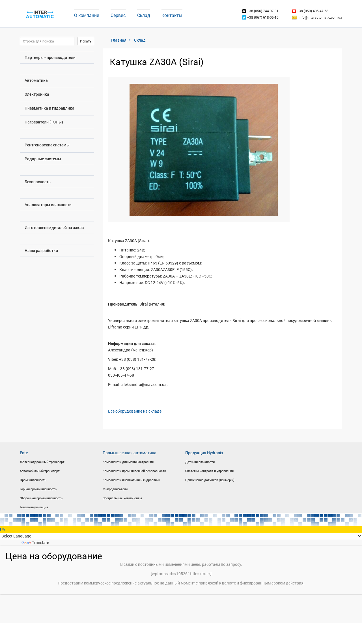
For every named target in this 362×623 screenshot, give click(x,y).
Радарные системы (43, 158)
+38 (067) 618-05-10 (262, 17)
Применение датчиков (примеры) (209, 480)
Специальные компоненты (122, 498)
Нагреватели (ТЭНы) (44, 122)
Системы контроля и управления (209, 471)
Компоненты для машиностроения (128, 462)
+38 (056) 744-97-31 (262, 10)
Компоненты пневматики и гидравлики (131, 480)
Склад (143, 15)
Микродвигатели (115, 489)
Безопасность (38, 181)
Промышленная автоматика (129, 452)
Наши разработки (41, 250)
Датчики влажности (200, 462)
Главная (118, 40)
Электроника (37, 94)
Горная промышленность (38, 489)
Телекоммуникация (34, 507)
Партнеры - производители (50, 57)
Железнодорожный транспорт (42, 462)
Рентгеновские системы (47, 145)
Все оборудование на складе (134, 411)
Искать (86, 41)
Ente (24, 452)
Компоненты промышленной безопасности (134, 471)
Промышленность (33, 480)
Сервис (118, 15)
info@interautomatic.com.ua (320, 17)
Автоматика (36, 80)
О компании (86, 15)
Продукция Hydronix (204, 452)
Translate (40, 542)
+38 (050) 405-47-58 (312, 10)
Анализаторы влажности (48, 204)
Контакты (171, 15)
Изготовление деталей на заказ (54, 227)
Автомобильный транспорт (40, 471)
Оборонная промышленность (41, 498)
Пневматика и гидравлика (49, 108)
